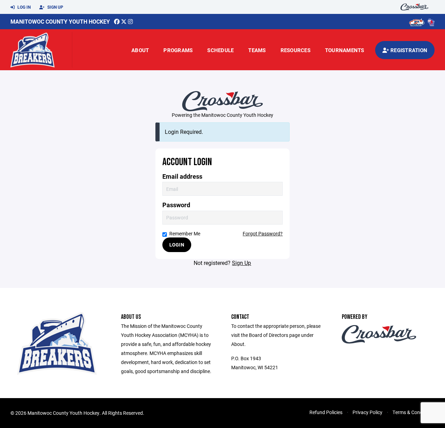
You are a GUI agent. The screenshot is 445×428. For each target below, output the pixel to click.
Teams (257, 50)
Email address (182, 176)
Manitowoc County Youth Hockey (60, 21)
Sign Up (54, 7)
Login (176, 244)
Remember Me (184, 233)
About (140, 50)
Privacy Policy (367, 412)
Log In (23, 7)
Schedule (220, 50)
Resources (295, 50)
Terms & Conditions (414, 412)
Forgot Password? (263, 233)
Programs (178, 50)
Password (176, 205)
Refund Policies (325, 412)
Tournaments (344, 50)
